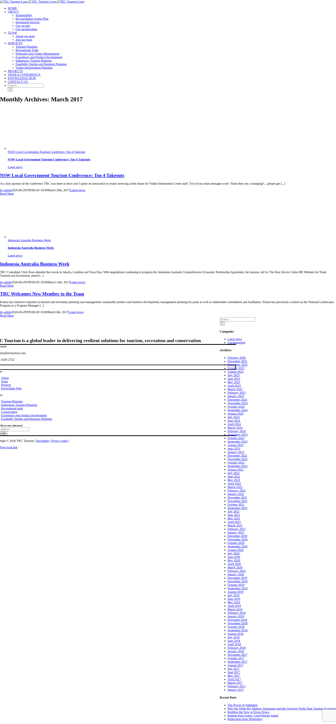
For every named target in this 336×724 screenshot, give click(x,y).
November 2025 (238, 364)
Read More (7, 193)
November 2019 (238, 581)
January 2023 (236, 452)
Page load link (9, 447)
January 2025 (236, 396)
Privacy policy (60, 440)
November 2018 (238, 623)
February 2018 (237, 647)
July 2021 (234, 511)
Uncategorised (236, 342)
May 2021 (234, 518)
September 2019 (238, 588)
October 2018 (236, 626)
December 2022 (237, 455)
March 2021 (235, 525)
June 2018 (234, 640)
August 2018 (235, 633)
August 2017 (235, 665)
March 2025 (235, 389)
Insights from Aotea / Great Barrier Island (253, 715)
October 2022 (236, 462)
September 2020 (238, 546)
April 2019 (234, 606)
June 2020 (234, 557)
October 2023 (236, 438)
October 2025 (236, 368)
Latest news (15, 167)
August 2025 (235, 371)
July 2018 (234, 637)
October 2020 (236, 543)
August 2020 (235, 550)
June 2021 (234, 515)
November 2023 (238, 434)
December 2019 (237, 578)
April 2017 (234, 679)
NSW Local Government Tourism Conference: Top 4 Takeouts (46, 152)
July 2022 (234, 473)
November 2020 (238, 539)
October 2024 (236, 406)
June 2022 (234, 476)
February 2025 (237, 392)
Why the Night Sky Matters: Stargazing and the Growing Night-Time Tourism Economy (282, 708)
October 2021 (236, 504)
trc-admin (6, 190)
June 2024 (234, 420)
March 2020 (235, 567)
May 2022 (234, 480)
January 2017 (236, 689)
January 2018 (236, 651)
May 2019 (234, 602)
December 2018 (237, 619)
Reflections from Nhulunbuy (245, 719)
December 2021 (237, 497)
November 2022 (238, 459)
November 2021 (238, 501)
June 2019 (234, 599)
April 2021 (234, 522)
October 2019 (236, 585)
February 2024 (237, 431)
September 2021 (238, 508)
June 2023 (234, 448)
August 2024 (235, 413)
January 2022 (236, 494)
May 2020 (234, 560)
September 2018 (238, 630)
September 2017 (238, 661)
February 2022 (237, 490)
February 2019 (237, 612)
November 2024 (238, 403)
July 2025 (234, 375)
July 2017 (234, 668)
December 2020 (237, 536)
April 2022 (234, 483)
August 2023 (235, 445)
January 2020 (236, 574)
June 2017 (234, 672)
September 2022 (238, 466)
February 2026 (237, 357)
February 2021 (237, 529)
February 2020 (237, 571)
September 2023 (238, 441)
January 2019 (236, 616)
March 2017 (235, 682)
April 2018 (234, 644)
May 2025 (234, 382)
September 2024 (238, 410)
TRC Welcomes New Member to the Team (42, 293)
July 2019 (234, 595)
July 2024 (234, 417)
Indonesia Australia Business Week (29, 240)
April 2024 (234, 424)
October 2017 (236, 658)
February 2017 (237, 686)
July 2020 (234, 553)
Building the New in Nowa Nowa (248, 712)
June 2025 (234, 378)
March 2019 (235, 609)
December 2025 (237, 361)
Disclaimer (42, 440)
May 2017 (234, 675)
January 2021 (236, 532)
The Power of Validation (243, 705)
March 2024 (235, 427)
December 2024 (237, 399)
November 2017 (238, 654)
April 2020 (234, 564)
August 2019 (235, 592)
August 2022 (235, 469)
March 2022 (235, 487)
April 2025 (234, 385)
